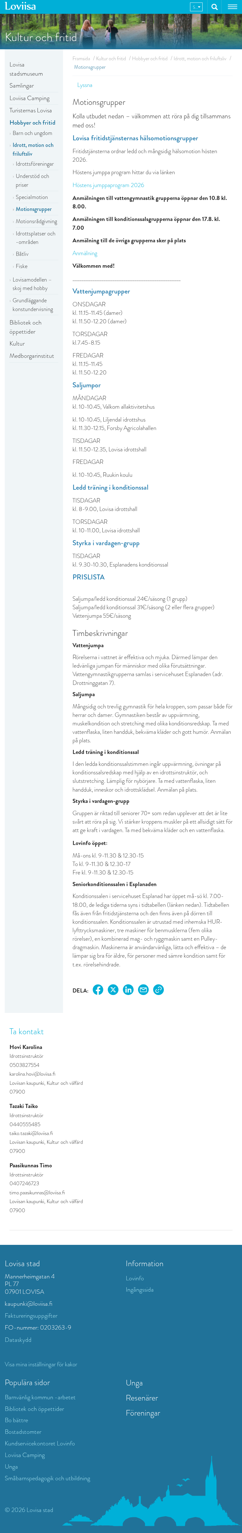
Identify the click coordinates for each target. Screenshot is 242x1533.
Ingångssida (140, 1289)
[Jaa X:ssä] (113, 990)
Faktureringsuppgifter (31, 1315)
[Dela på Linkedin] (128, 990)
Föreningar (143, 1413)
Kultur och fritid (111, 58)
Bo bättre (16, 1420)
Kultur (17, 343)
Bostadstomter (23, 1431)
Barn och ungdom (32, 133)
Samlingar (21, 85)
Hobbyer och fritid (32, 122)
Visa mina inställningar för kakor (41, 1364)
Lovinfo (135, 1278)
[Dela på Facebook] (98, 990)
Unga (11, 1466)
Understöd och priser (32, 180)
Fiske (21, 266)
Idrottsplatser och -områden (35, 237)
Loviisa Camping (29, 98)
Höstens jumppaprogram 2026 (108, 185)
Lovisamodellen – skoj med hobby (32, 284)
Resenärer (142, 1398)
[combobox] (196, 7)
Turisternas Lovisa (30, 110)
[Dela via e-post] (143, 990)
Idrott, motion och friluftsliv (33, 149)
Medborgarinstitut (31, 355)
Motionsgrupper (34, 209)
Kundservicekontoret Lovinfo (40, 1443)
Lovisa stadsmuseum (26, 69)
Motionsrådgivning (36, 221)
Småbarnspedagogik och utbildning (47, 1478)
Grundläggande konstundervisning (33, 304)
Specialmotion (32, 197)
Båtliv (22, 254)
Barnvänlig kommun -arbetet (40, 1397)
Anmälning (84, 253)
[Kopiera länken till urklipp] (158, 990)
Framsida (81, 58)
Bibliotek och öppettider (25, 327)
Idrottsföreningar (35, 164)
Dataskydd (18, 1339)
